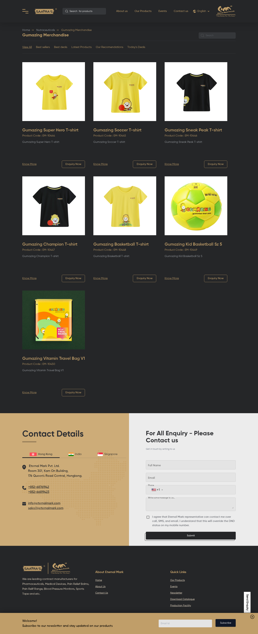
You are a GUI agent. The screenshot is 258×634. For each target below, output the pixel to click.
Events (162, 11)
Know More (29, 164)
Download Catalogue (182, 599)
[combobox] (84, 11)
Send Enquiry (247, 602)
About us (122, 11)
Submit (191, 535)
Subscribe (225, 623)
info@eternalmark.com (44, 503)
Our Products (143, 11)
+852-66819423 (38, 492)
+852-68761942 (38, 487)
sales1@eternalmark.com (45, 508)
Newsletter (176, 593)
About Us (100, 586)
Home (26, 30)
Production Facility (180, 605)
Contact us (181, 11)
